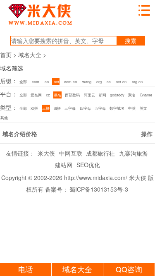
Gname (146, 95)
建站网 (63, 165)
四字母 (85, 108)
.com (35, 81)
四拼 (57, 108)
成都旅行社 (100, 153)
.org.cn (137, 81)
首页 (6, 54)
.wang (86, 81)
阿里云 (89, 95)
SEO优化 (88, 165)
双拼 (34, 108)
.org (98, 81)
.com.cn (70, 81)
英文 (143, 108)
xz (48, 95)
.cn (46, 81)
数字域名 (117, 108)
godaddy (117, 95)
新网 (102, 95)
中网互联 (70, 153)
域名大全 (29, 54)
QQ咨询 (129, 269)
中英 (132, 108)
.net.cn (120, 81)
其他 (4, 117)
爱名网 (36, 95)
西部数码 (72, 95)
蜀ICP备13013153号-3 (98, 189)
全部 (23, 81)
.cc (108, 81)
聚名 (132, 95)
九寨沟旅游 (133, 153)
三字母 (70, 108)
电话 (25, 269)
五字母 (100, 108)
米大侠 (46, 153)
